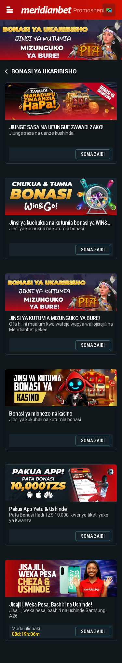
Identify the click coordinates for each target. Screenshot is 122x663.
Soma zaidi (93, 154)
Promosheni (88, 10)
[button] (108, 10)
